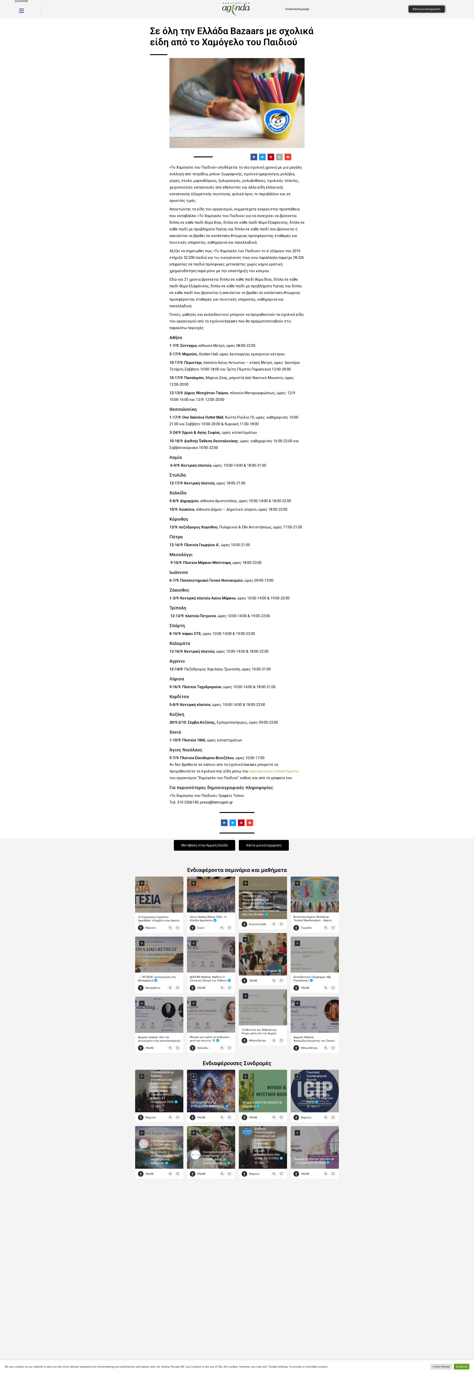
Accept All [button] (461, 1366)
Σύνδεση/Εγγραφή (297, 9)
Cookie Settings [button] (441, 1366)
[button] (254, 157)
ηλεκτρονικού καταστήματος (274, 771)
